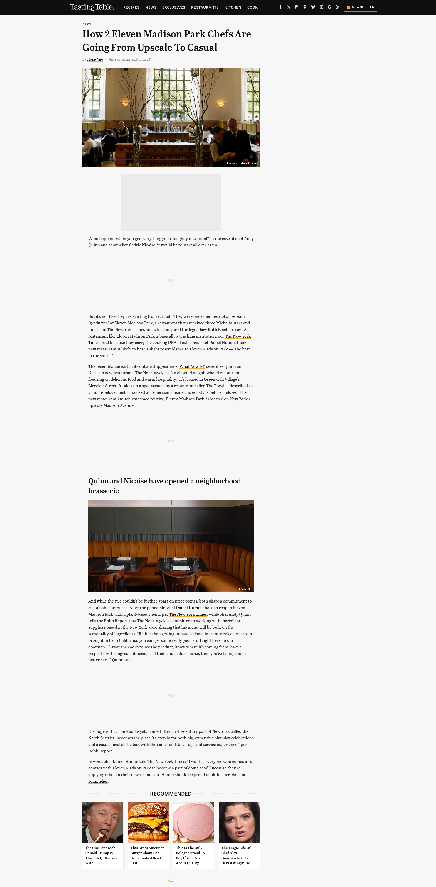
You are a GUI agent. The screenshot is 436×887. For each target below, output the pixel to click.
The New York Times (188, 614)
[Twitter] (288, 8)
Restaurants (205, 7)
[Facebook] (280, 8)
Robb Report (116, 620)
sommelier (98, 781)
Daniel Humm (189, 607)
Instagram (245, 588)
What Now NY (192, 366)
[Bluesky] (313, 8)
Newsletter (363, 7)
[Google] (329, 8)
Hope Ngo (95, 59)
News (150, 7)
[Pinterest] (305, 8)
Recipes (131, 7)
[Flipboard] (297, 8)
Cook (252, 7)
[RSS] (337, 8)
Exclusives (173, 7)
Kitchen (233, 7)
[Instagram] (321, 8)
